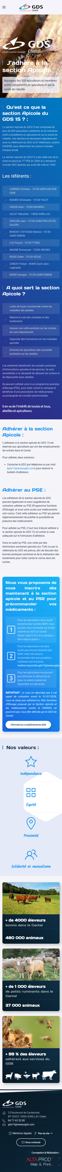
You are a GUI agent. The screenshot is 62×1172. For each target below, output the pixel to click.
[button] (4, 7)
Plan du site (43, 1133)
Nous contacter (33, 1142)
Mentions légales (22, 1133)
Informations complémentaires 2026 (28, 724)
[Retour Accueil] (31, 7)
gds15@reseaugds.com (21, 468)
